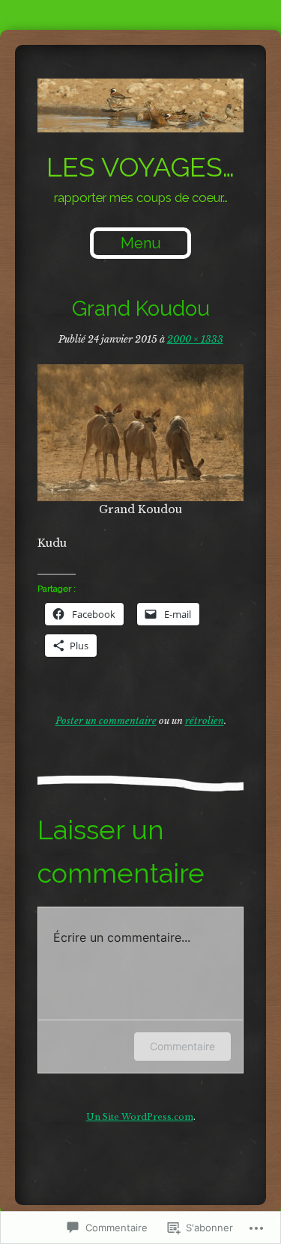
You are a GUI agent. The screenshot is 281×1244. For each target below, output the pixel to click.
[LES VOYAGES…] (140, 105)
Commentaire (182, 1046)
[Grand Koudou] (140, 432)
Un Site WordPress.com (139, 1117)
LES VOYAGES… (140, 167)
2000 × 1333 (195, 339)
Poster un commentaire (106, 720)
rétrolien (204, 720)
